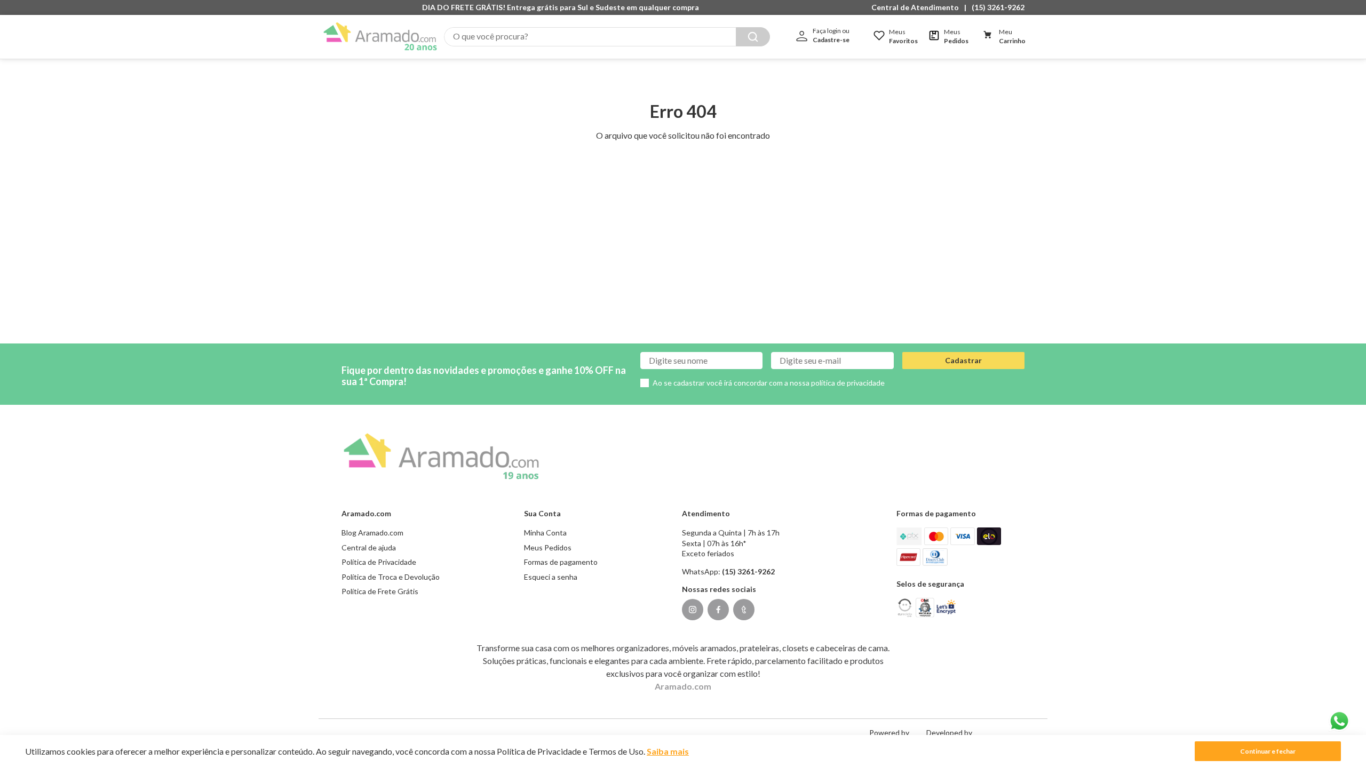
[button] (917, 7)
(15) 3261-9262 (998, 7)
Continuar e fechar (1268, 751)
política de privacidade (848, 382)
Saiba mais (668, 751)
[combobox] (607, 36)
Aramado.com (683, 686)
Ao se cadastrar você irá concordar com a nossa (769, 382)
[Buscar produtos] (752, 37)
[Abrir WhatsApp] (1339, 721)
